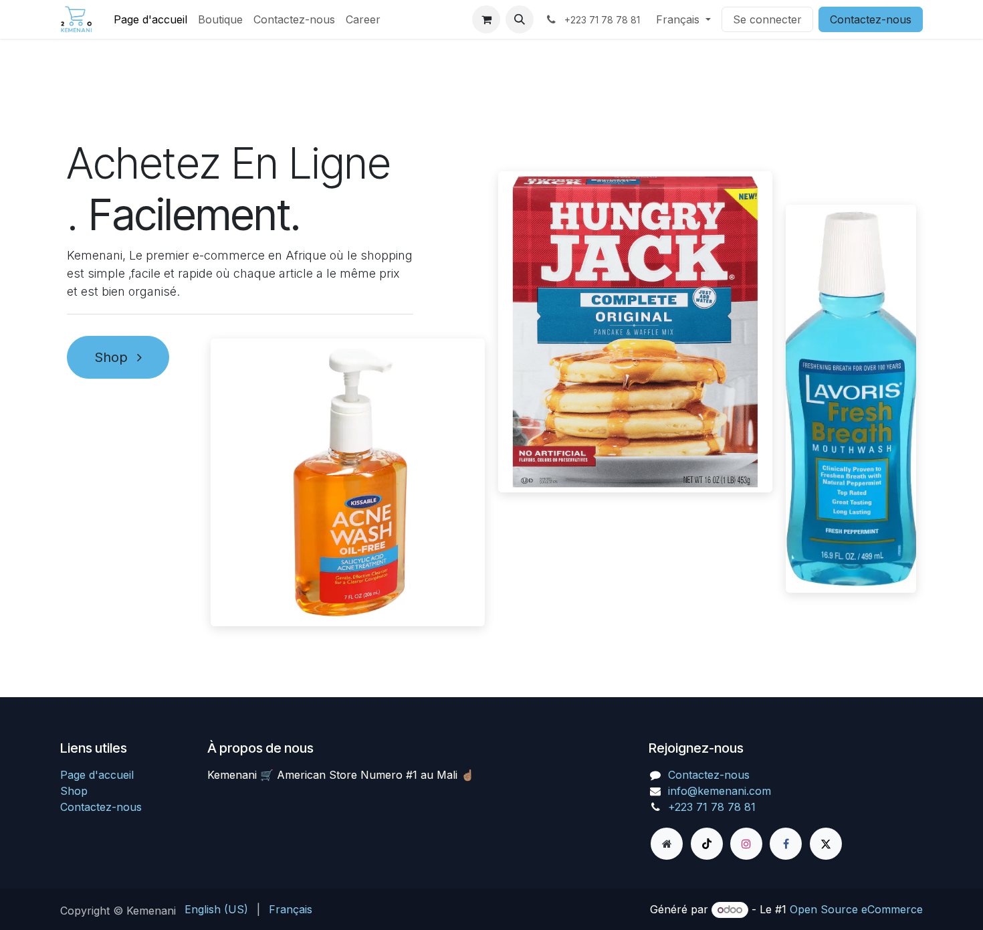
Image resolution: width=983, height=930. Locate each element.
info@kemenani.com (719, 791)
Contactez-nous (870, 19)
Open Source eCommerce (856, 909)
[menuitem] (150, 19)
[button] (520, 19)
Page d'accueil (97, 774)
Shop (113, 357)
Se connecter (767, 19)
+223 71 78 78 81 (712, 807)
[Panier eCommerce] (486, 19)
